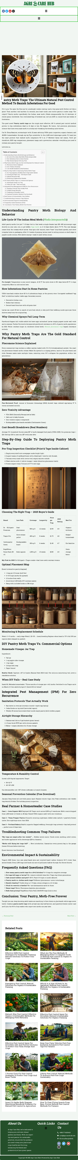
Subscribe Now (61, 584)
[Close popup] (71, 568)
